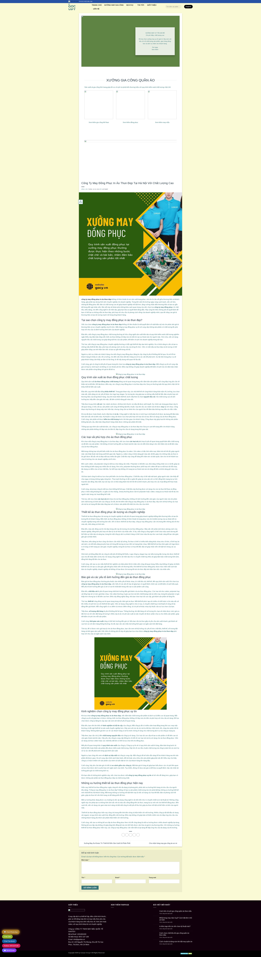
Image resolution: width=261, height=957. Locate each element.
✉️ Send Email (9, 950)
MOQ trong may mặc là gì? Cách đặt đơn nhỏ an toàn (175, 919)
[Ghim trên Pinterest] (134, 834)
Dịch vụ (129, 5)
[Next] (172, 159)
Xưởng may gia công (114, 5)
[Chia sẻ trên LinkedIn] (138, 834)
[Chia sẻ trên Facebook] (123, 834)
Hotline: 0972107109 (11, 946)
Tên (83, 877)
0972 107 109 (74, 1)
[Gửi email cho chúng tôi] (189, 1)
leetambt (105, 189)
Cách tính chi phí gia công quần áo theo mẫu (175, 911)
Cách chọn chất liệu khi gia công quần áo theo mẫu (174, 934)
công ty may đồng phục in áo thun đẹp (96, 299)
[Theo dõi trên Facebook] (185, 1)
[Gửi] (179, 6)
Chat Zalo (7, 936)
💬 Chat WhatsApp (11, 932)
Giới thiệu (151, 5)
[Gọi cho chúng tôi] (191, 1)
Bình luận (85, 860)
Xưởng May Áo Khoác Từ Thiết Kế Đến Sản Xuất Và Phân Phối (106, 843)
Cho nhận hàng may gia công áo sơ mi (163, 843)
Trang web (152, 877)
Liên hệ (96, 9)
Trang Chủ (97, 5)
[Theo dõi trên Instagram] (187, 1)
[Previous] (89, 159)
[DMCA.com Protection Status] (186, 953)
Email (117, 877)
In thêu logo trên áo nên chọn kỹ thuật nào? (174, 926)
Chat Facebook (9, 941)
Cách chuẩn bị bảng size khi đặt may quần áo (175, 941)
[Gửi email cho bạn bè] (130, 834)
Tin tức (140, 5)
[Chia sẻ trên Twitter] (127, 834)
